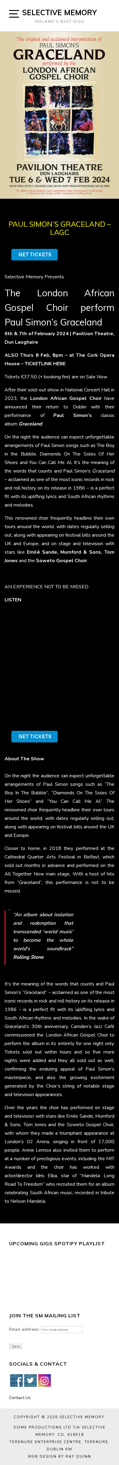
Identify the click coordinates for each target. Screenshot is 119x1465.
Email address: (24, 1329)
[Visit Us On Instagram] (44, 1380)
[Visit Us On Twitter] (30, 1380)
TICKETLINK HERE (45, 363)
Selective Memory (59, 12)
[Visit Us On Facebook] (16, 1380)
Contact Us (20, 1398)
